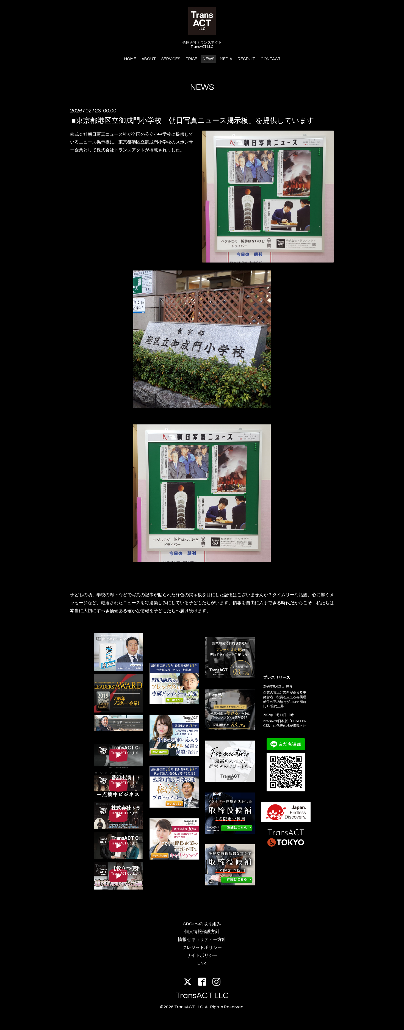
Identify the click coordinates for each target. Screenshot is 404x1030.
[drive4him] (230, 677)
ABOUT (149, 59)
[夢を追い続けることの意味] (118, 670)
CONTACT (271, 59)
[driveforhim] (230, 729)
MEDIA (226, 59)
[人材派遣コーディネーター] (230, 884)
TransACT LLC (202, 995)
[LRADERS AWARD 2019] (118, 711)
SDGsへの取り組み (202, 924)
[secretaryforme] (174, 754)
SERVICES (170, 59)
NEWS (208, 59)
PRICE (191, 59)
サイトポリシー (202, 955)
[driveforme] (174, 702)
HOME (130, 59)
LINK (202, 963)
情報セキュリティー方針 (202, 939)
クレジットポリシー (202, 947)
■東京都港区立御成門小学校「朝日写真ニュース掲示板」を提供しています (192, 120)
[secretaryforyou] (174, 858)
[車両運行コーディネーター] (230, 832)
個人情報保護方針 (202, 931)
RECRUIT (246, 59)
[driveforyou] (174, 806)
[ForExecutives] (230, 780)
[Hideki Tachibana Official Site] (118, 729)
